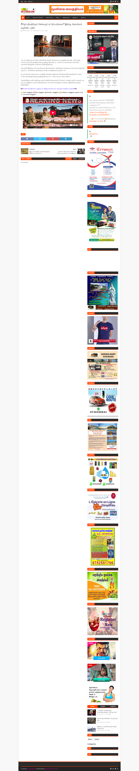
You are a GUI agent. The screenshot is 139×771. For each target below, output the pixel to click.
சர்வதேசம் (97, 739)
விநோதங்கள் (66, 17)
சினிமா (58, 17)
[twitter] (113, 1)
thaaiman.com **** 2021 (51, 768)
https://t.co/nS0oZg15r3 (98, 112)
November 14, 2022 (96, 121)
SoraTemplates (31, 768)
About (25, 1)
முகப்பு (28, 17)
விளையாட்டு (49, 17)
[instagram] (117, 1)
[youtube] (115, 1)
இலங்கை (90, 739)
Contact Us (30, 1)
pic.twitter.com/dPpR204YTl (99, 115)
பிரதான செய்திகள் (38, 17)
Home (22, 1)
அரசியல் (83, 17)
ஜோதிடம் (75, 17)
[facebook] (111, 1)
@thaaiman (93, 134)
